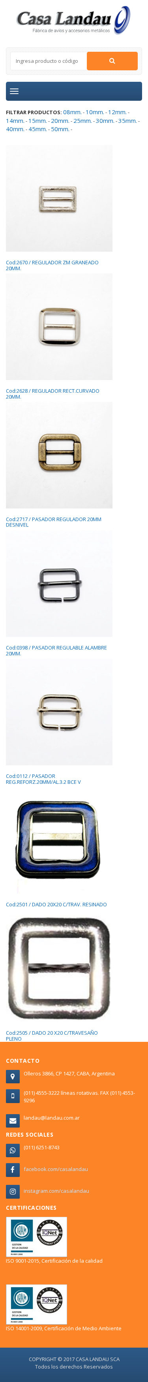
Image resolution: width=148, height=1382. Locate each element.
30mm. (105, 120)
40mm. (15, 129)
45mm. (37, 129)
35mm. (127, 120)
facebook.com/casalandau (56, 1169)
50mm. (60, 129)
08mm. (72, 112)
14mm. (15, 120)
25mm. (82, 120)
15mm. (37, 120)
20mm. (60, 120)
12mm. (117, 112)
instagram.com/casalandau (56, 1190)
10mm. (95, 112)
